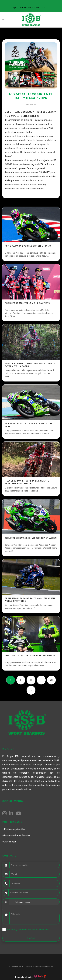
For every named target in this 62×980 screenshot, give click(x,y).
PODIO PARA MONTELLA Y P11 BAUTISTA (27, 303)
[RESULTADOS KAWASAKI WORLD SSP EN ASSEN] (31, 516)
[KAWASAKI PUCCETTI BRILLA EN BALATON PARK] (31, 402)
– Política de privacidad (13, 829)
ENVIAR (31, 938)
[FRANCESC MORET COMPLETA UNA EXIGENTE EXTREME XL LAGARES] (31, 342)
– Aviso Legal (9, 841)
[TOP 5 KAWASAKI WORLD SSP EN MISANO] (31, 224)
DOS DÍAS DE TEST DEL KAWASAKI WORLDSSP (30, 655)
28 (51, 680)
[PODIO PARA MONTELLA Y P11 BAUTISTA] (31, 281)
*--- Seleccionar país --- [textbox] (22, 902)
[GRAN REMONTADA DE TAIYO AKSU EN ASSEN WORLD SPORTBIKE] (31, 577)
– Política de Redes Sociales (16, 835)
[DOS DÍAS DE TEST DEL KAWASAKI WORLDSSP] (31, 634)
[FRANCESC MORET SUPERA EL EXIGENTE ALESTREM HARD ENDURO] (31, 459)
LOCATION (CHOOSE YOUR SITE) (32, 8)
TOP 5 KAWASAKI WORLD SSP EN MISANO (28, 246)
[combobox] (34, 901)
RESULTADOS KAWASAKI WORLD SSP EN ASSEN (31, 538)
